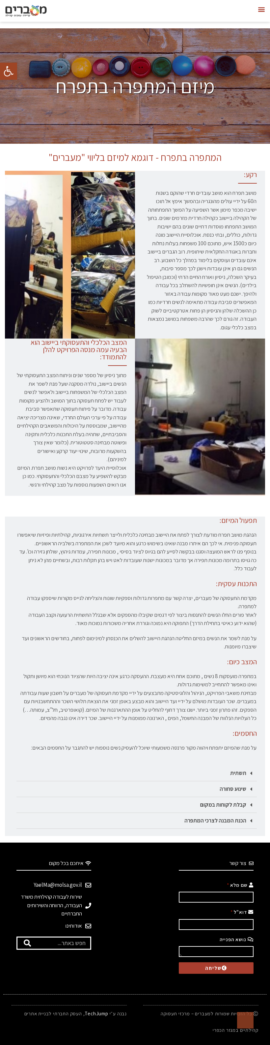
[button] (261, 9)
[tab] (136, 773)
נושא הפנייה (234, 939)
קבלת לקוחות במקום (223, 804)
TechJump (96, 1013)
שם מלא (239, 885)
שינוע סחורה (233, 788)
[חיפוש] (27, 943)
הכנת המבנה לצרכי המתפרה (215, 820)
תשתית (238, 773)
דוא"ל (241, 912)
